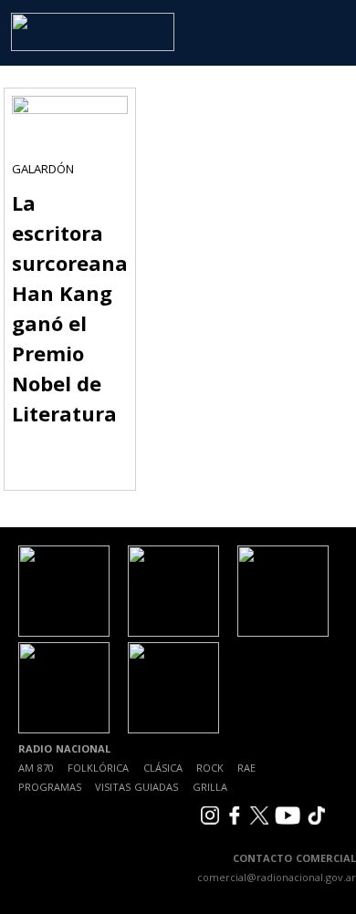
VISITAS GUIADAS (136, 787)
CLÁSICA (163, 767)
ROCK (210, 767)
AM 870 (36, 767)
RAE (246, 767)
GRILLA (210, 787)
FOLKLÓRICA (98, 767)
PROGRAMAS (49, 787)
